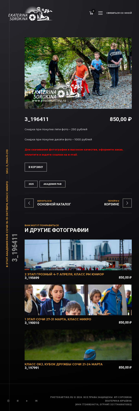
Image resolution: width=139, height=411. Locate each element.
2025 (31, 184)
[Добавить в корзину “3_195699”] (83, 265)
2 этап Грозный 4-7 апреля (48, 274)
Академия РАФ (52, 184)
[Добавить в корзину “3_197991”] (83, 355)
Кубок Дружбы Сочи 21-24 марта (74, 364)
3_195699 (32, 278)
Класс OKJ (34, 364)
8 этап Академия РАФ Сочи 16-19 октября (7, 235)
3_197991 (32, 368)
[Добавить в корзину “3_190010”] (83, 310)
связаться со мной (119, 12)
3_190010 (32, 323)
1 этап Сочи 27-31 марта (45, 319)
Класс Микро (7, 191)
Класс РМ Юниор (89, 274)
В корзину (36, 167)
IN (36, 401)
